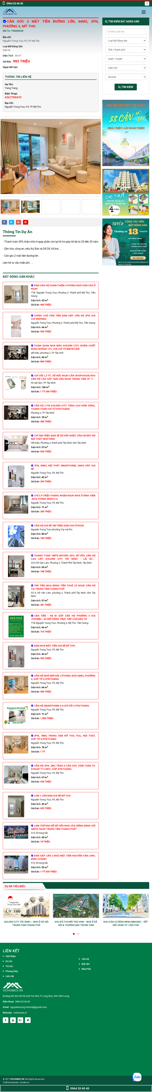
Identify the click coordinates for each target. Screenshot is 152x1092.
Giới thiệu (11, 956)
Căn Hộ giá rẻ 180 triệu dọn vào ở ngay (59, 525)
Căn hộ (6, 50)
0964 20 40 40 (22, 1001)
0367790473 (13, 97)
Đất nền (86, 964)
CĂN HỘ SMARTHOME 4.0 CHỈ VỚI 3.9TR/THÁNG (61, 705)
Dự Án (9, 961)
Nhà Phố (86, 969)
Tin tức (9, 966)
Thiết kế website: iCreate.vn (16, 1082)
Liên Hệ (10, 976)
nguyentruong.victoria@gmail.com (28, 1007)
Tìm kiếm (127, 87)
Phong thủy (12, 971)
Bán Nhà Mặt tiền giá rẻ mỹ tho (54, 645)
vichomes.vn (20, 1012)
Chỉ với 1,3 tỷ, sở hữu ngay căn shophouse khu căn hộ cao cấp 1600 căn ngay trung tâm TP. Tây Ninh (63, 379)
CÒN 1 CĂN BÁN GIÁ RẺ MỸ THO (52, 795)
